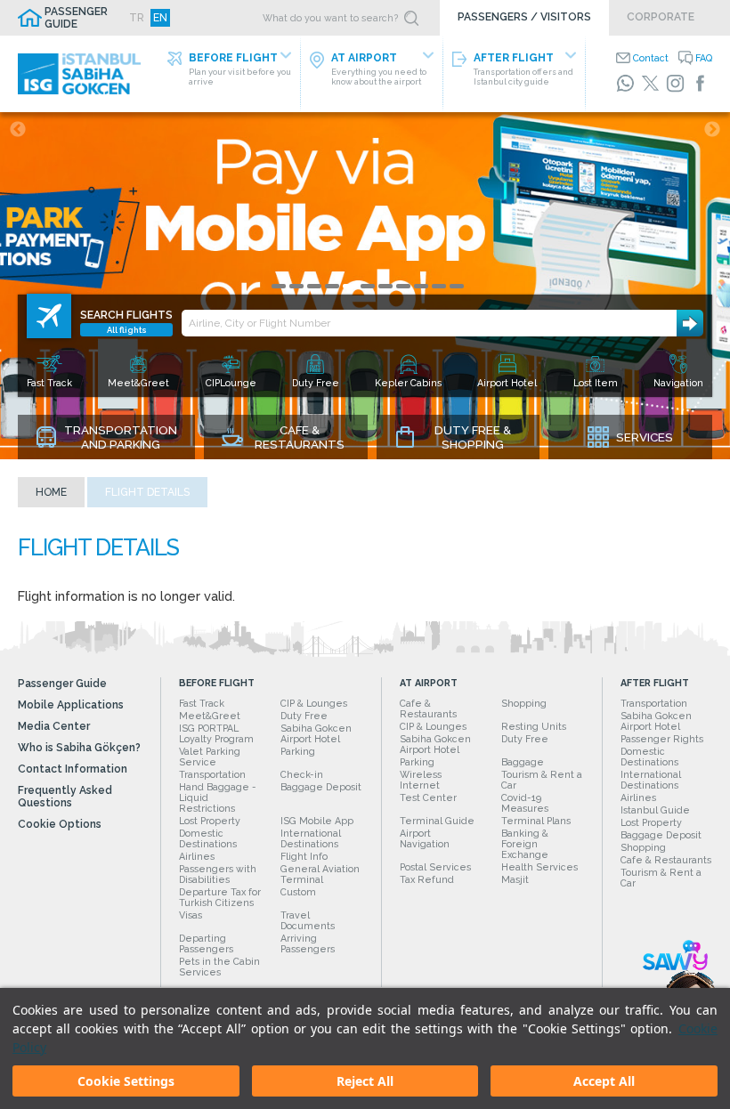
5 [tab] (350, 286)
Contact (651, 58)
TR (136, 18)
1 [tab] (279, 286)
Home (51, 492)
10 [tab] (439, 286)
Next (712, 130)
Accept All (604, 1081)
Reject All (365, 1081)
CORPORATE (660, 17)
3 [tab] (314, 286)
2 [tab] (296, 286)
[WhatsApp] (624, 82)
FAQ (703, 58)
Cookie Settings (125, 1081)
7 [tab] (385, 286)
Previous (18, 130)
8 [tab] (403, 286)
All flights (127, 330)
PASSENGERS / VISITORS (524, 17)
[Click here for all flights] (49, 316)
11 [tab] (457, 286)
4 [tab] (332, 286)
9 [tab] (421, 286)
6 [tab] (368, 286)
